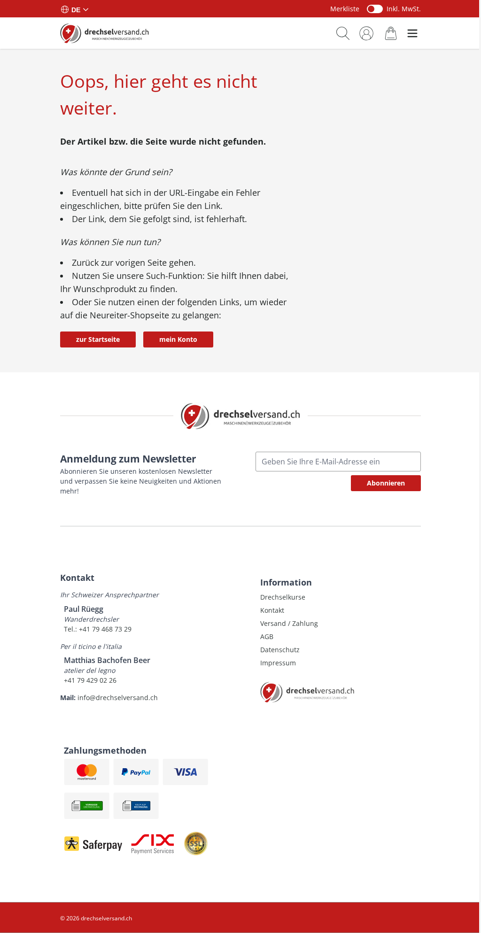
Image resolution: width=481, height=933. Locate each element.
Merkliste (344, 8)
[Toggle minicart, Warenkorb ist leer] (391, 33)
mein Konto (178, 339)
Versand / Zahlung (289, 623)
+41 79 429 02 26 (90, 680)
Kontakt (272, 610)
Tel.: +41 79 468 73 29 (98, 629)
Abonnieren (386, 482)
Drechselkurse (282, 597)
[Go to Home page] (104, 33)
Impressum (278, 662)
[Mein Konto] (366, 33)
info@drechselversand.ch (118, 697)
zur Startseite (98, 339)
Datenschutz (280, 649)
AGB (266, 636)
